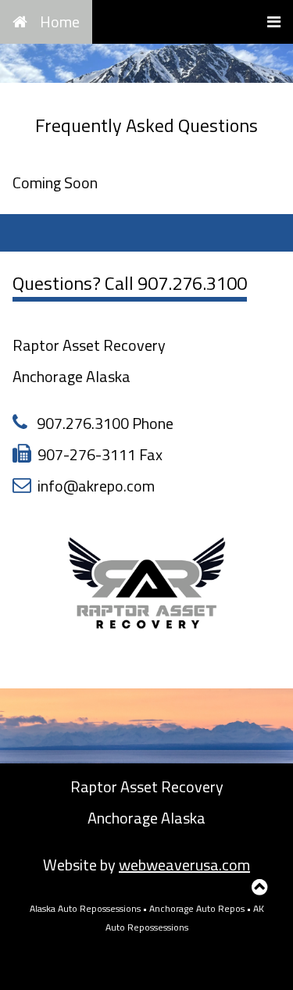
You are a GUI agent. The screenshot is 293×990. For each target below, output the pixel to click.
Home (60, 21)
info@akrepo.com (96, 486)
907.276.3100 (192, 283)
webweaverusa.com (184, 864)
